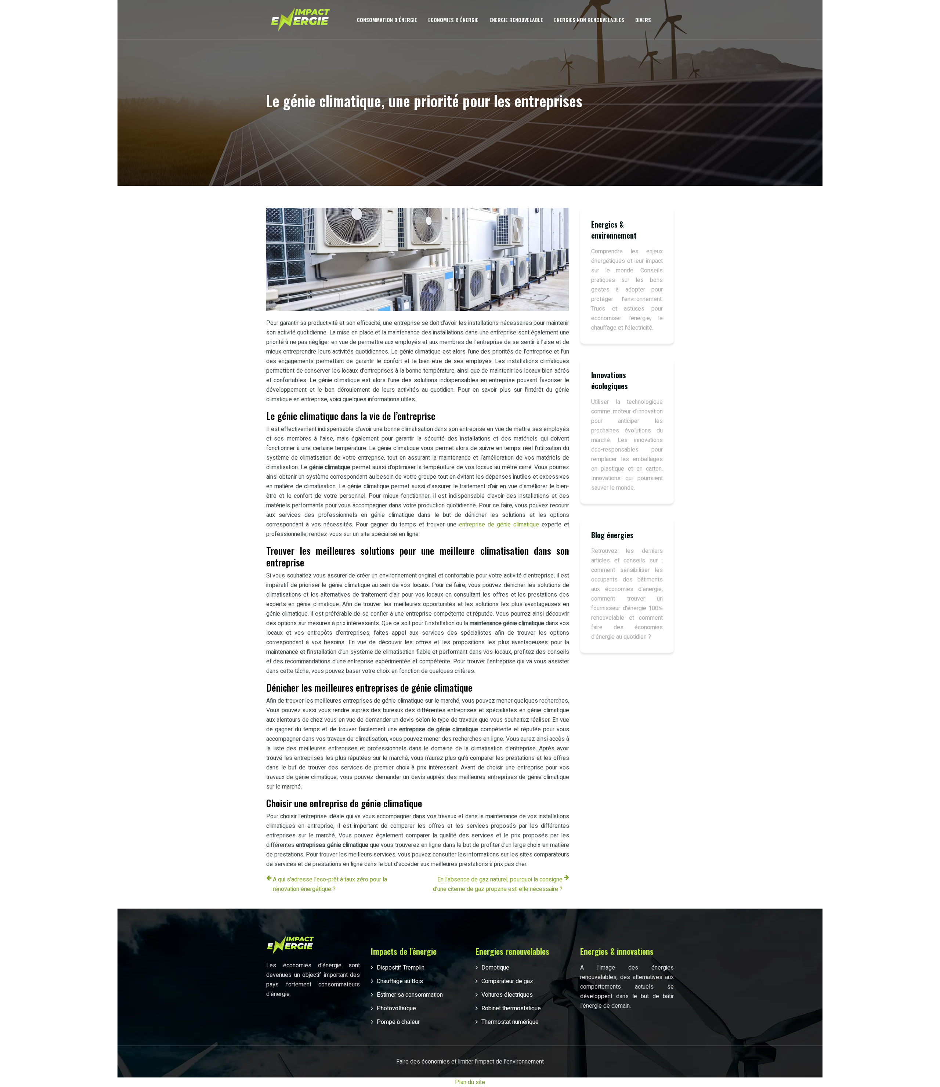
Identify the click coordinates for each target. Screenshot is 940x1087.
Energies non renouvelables (589, 19)
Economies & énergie (453, 19)
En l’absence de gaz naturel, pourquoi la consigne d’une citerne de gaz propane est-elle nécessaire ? (498, 884)
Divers (643, 19)
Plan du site (470, 1082)
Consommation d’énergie (387, 19)
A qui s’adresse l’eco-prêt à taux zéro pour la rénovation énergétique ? (330, 884)
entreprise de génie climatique (499, 524)
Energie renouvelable (516, 19)
